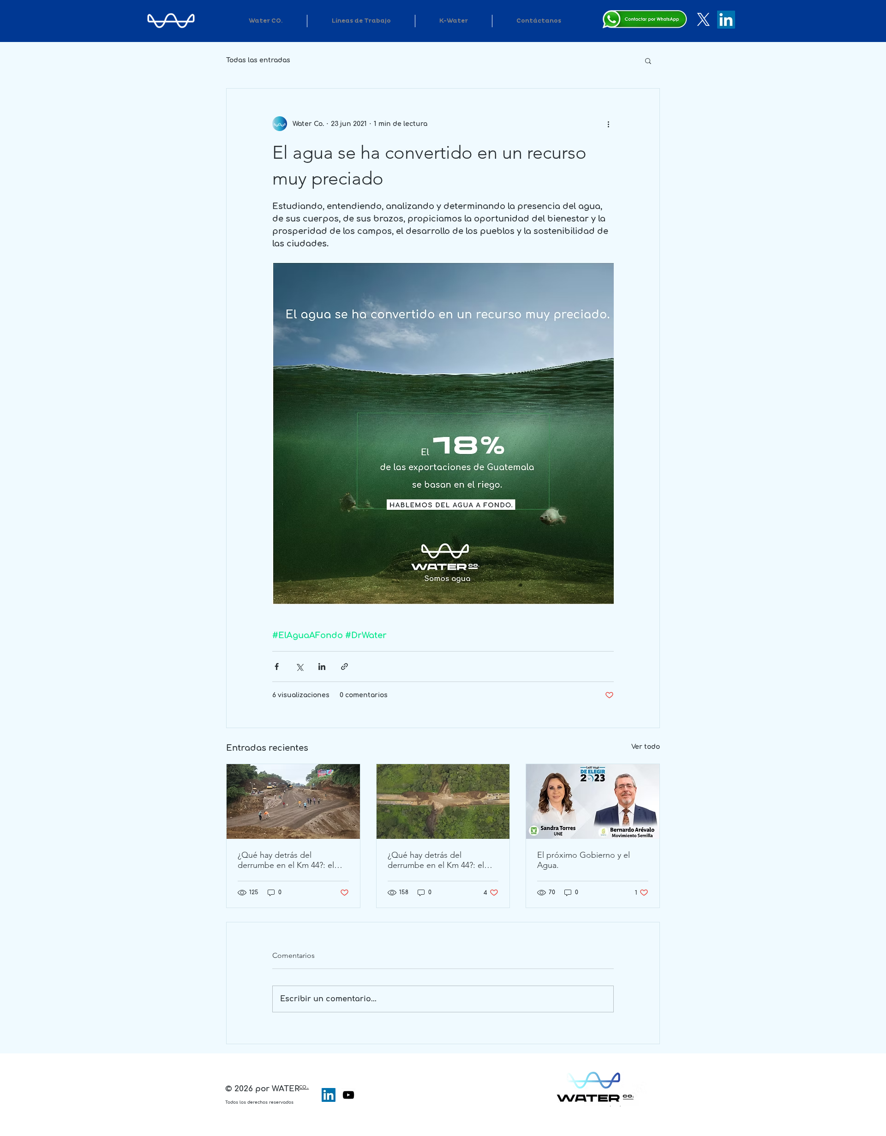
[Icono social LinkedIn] (328, 1095)
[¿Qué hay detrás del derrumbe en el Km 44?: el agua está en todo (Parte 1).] (443, 801)
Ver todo (645, 746)
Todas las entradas (258, 60)
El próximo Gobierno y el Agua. (583, 860)
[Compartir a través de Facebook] (276, 666)
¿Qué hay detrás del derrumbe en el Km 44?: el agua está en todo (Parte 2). (289, 860)
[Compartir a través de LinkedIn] (321, 666)
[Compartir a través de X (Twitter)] (299, 666)
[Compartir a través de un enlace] (344, 666)
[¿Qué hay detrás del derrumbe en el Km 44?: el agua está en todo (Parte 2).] (293, 801)
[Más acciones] (608, 123)
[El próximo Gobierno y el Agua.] (592, 801)
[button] (648, 60)
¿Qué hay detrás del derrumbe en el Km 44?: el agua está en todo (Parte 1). (439, 860)
